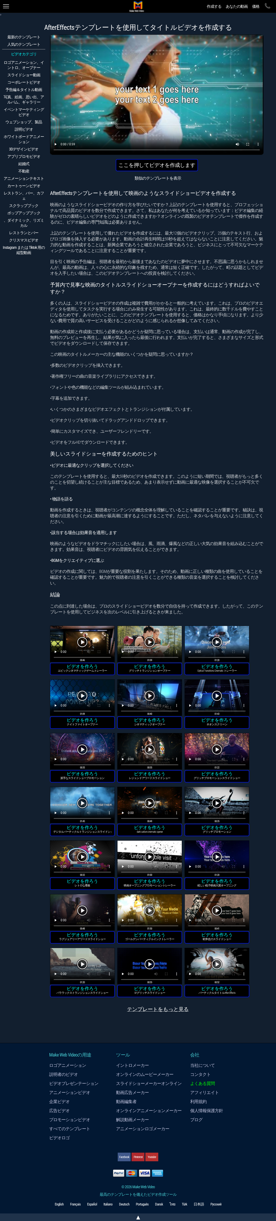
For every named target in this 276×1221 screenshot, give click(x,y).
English (59, 1204)
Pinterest (138, 1157)
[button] (82, 644)
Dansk (159, 1204)
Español (92, 1204)
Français (75, 1204)
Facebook (124, 1157)
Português (142, 1204)
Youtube (152, 1157)
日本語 (199, 1204)
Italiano (108, 1204)
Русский (215, 1204)
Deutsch (124, 1204)
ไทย (172, 1204)
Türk (184, 1204)
